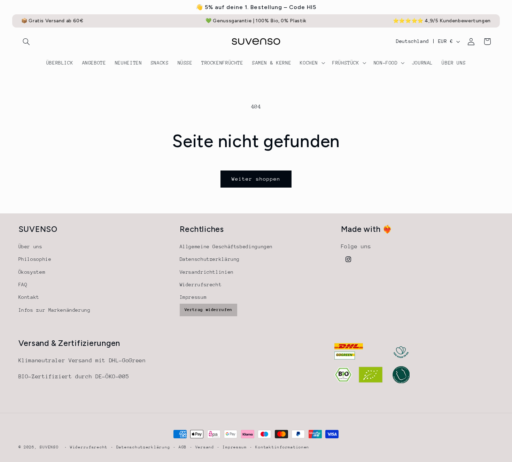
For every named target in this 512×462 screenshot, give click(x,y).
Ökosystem (32, 272)
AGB (183, 447)
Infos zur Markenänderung (54, 310)
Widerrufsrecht (201, 284)
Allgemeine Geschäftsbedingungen (226, 246)
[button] (26, 41)
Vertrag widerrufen (208, 309)
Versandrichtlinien (207, 272)
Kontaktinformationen (282, 447)
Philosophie (35, 259)
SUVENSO (49, 447)
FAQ (23, 284)
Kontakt (28, 297)
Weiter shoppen (256, 179)
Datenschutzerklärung (210, 259)
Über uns (30, 246)
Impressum (193, 297)
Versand (204, 447)
